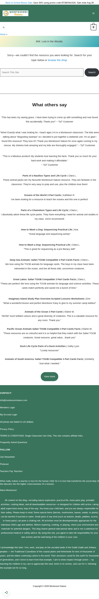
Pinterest (4, 464)
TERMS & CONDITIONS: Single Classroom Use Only (26, 436)
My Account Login (8, 414)
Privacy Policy (7, 429)
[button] (4, 27)
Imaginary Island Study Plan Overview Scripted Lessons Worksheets (46, 298)
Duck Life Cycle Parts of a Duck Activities (43, 346)
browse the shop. (58, 60)
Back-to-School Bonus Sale (19, 3)
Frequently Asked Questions (13, 442)
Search (92, 72)
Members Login (7, 407)
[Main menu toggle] (93, 13)
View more (49, 376)
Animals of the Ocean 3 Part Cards (44, 311)
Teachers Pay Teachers (11, 471)
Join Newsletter (7, 457)
